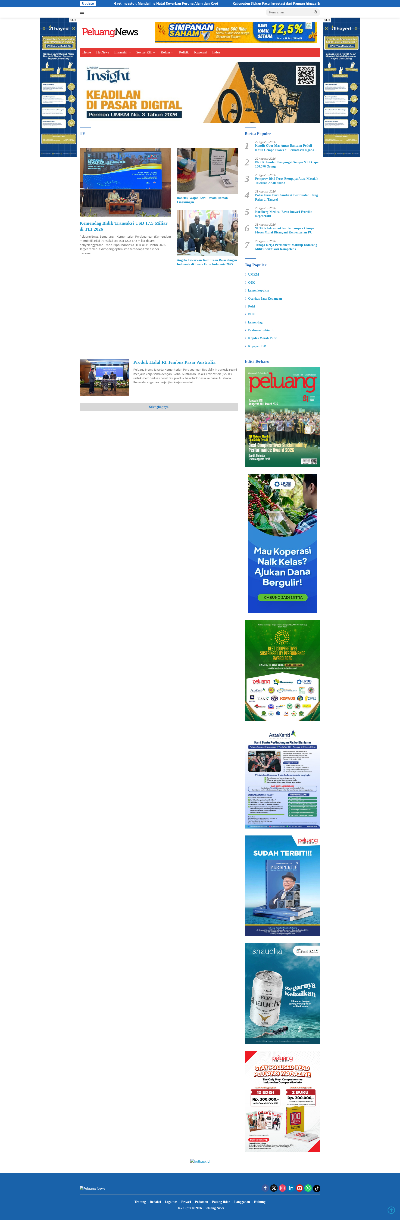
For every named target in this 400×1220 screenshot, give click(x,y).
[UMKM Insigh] (200, 92)
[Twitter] (274, 1188)
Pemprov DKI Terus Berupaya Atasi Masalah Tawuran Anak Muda (286, 181)
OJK (251, 282)
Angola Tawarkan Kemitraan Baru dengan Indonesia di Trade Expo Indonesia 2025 (207, 262)
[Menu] (83, 12)
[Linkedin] (291, 1188)
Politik (184, 52)
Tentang (140, 1202)
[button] (315, 12)
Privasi (186, 1202)
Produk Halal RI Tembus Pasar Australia (174, 362)
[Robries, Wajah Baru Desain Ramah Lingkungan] (207, 170)
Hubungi (260, 1202)
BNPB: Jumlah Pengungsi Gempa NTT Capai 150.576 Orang (287, 164)
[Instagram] (282, 1188)
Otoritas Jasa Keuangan (265, 298)
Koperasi (200, 52)
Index (216, 52)
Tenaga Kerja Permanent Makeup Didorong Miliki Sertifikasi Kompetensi (286, 247)
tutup (73, 20)
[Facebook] (265, 1188)
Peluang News (214, 1208)
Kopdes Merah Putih (263, 338)
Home (86, 52)
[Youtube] (299, 1188)
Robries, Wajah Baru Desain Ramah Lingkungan (202, 200)
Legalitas (171, 1202)
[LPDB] (282, 543)
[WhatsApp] (308, 1188)
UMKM (253, 274)
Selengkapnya (159, 407)
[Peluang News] (112, 32)
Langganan (242, 1202)
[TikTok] (316, 1188)
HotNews (102, 52)
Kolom (165, 52)
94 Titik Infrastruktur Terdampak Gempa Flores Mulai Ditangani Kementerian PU (284, 230)
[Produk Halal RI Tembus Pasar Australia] (104, 377)
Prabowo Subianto (261, 330)
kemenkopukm (258, 290)
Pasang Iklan (221, 1202)
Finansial (120, 52)
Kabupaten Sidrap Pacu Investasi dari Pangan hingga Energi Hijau (227, 3)
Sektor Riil (144, 52)
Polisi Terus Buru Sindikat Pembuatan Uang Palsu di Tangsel (286, 197)
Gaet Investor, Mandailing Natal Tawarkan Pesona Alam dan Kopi (108, 3)
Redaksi (155, 1202)
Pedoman (201, 1202)
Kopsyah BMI (258, 346)
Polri (251, 306)
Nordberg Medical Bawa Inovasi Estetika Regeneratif (283, 214)
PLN (251, 314)
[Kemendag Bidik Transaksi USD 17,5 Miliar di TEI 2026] (125, 182)
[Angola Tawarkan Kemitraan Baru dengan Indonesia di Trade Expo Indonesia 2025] (207, 233)
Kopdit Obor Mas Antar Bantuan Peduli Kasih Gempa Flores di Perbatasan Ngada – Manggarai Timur (286, 148)
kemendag (255, 322)
